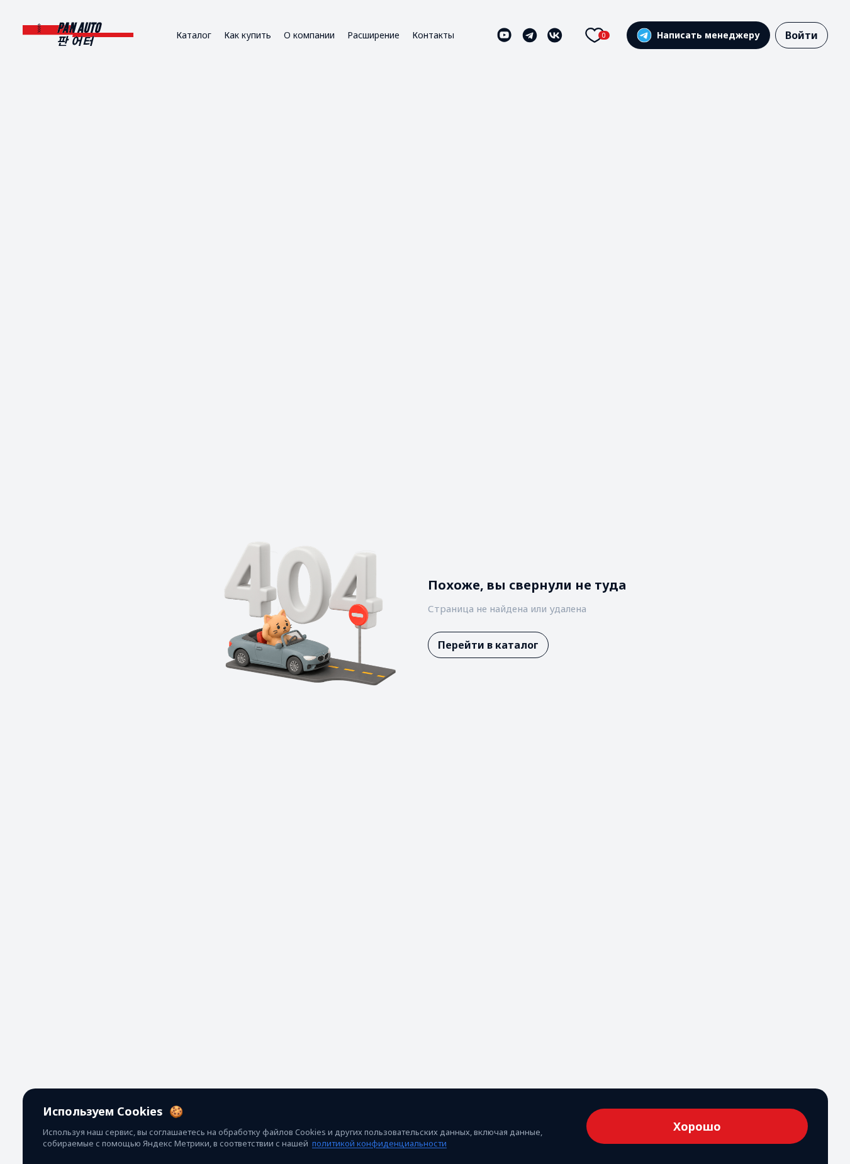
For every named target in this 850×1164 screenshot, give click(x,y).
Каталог (193, 35)
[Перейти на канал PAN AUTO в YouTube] (504, 35)
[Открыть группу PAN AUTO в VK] (554, 35)
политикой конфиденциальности (379, 1143)
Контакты (433, 35)
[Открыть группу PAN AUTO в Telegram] (529, 35)
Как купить (247, 35)
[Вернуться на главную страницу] (78, 34)
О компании (309, 35)
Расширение (373, 35)
